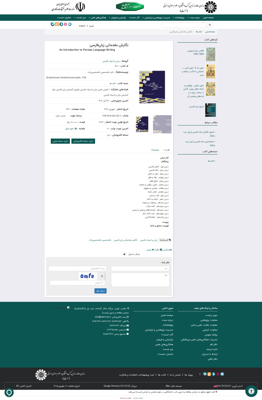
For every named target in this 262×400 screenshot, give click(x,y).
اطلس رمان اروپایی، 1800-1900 (195, 52)
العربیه (91, 26)
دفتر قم (213, 344)
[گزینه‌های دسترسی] (251, 391)
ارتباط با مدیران (209, 354)
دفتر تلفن (212, 359)
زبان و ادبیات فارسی (111, 61)
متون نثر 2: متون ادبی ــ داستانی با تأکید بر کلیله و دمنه (193, 71)
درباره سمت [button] (194, 17)
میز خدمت (168, 349)
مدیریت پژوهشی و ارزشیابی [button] (157, 17)
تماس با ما (175, 375)
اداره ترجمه (212, 349)
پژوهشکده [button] (179, 17)
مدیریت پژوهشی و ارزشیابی (159, 330)
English (82, 26)
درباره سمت (167, 320)
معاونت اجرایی (210, 330)
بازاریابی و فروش (164, 339)
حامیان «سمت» (64, 17)
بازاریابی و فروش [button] (118, 17)
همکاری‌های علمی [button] (98, 17)
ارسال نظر (100, 291)
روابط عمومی (211, 335)
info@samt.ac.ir (103, 317)
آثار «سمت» (134, 17)
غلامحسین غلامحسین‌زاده (100, 240)
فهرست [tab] (166, 149)
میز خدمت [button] (81, 17)
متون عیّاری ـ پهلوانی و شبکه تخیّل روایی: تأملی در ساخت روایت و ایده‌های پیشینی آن (193, 91)
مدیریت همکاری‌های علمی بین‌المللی (199, 339)
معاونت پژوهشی (209, 320)
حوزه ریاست (211, 315)
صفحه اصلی (208, 17)
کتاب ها (162, 375)
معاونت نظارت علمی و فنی (204, 325)
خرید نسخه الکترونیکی (83, 141)
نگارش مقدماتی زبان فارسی (125, 240)
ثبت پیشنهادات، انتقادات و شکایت (136, 375)
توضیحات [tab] (155, 150)
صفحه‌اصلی (210, 31)
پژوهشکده (168, 325)
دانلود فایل (70, 128)
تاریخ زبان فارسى (196, 106)
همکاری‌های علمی (164, 344)
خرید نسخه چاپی (60, 141)
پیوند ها (189, 375)
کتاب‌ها (199, 31)
